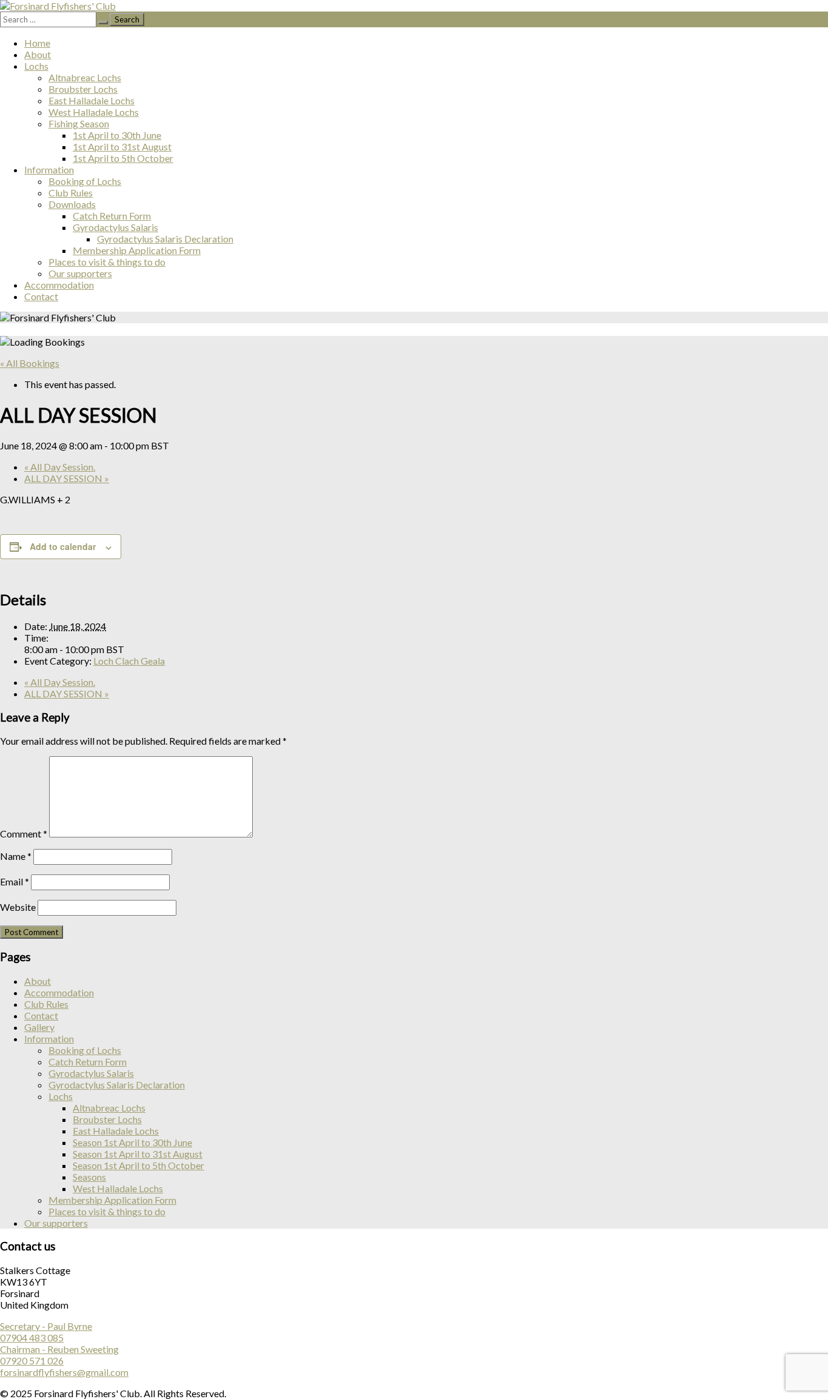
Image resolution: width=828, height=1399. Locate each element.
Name (16, 856)
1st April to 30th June (117, 135)
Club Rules (70, 192)
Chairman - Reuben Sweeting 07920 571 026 (59, 1354)
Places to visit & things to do (106, 261)
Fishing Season (78, 123)
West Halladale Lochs (93, 112)
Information (49, 169)
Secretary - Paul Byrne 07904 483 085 (46, 1331)
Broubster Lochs (83, 89)
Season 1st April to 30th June (132, 1142)
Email (14, 881)
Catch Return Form (112, 215)
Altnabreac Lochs (84, 77)
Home (37, 43)
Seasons (89, 1177)
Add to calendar (63, 546)
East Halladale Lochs (91, 100)
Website (18, 907)
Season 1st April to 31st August (137, 1153)
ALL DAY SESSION (66, 478)
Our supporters (80, 273)
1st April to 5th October (123, 158)
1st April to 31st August (122, 146)
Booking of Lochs (84, 181)
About (37, 54)
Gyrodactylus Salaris (115, 227)
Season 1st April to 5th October (138, 1165)
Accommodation (59, 284)
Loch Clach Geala (129, 660)
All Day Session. (59, 466)
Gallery (39, 1027)
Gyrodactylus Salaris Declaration (165, 238)
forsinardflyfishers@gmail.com (64, 1372)
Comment (23, 833)
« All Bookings (29, 363)
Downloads (72, 204)
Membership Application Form (137, 250)
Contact (41, 296)
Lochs (36, 66)
